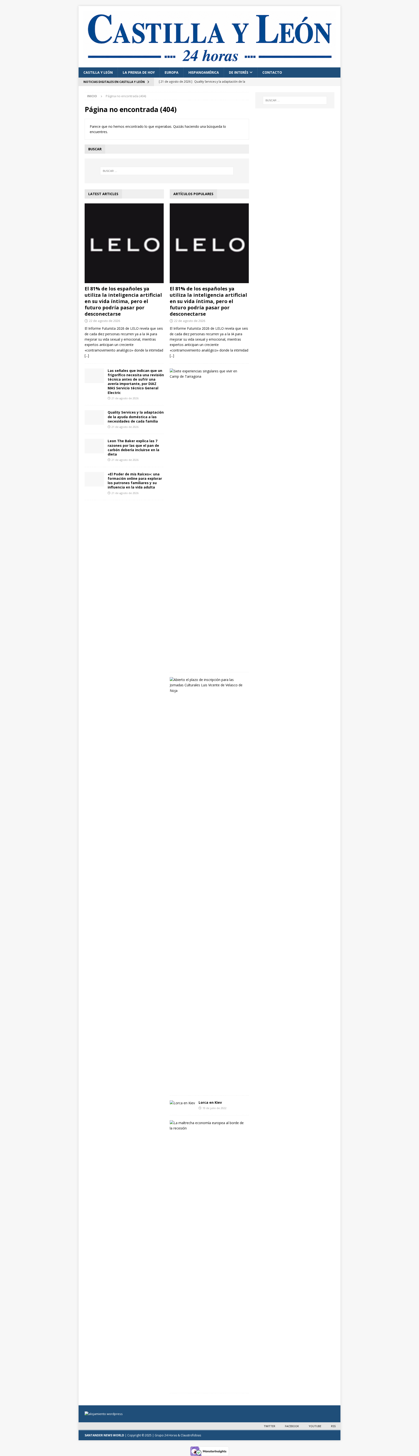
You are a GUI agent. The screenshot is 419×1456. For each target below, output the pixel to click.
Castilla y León (98, 72)
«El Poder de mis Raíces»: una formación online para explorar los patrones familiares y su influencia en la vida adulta (135, 481)
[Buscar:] (167, 171)
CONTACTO (272, 72)
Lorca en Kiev (210, 1102)
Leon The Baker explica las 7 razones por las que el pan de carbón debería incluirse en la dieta (133, 447)
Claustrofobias (191, 1435)
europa (171, 72)
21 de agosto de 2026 (125, 398)
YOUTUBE (315, 1426)
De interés (238, 72)
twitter (269, 1426)
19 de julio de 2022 (214, 1108)
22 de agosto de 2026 (104, 321)
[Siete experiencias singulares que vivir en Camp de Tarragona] (207, 373)
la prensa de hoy (139, 72)
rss (333, 1426)
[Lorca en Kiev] (182, 1103)
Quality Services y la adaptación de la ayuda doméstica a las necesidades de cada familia (136, 416)
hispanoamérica (203, 72)
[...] (87, 355)
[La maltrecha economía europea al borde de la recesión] (207, 1125)
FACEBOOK (292, 1426)
